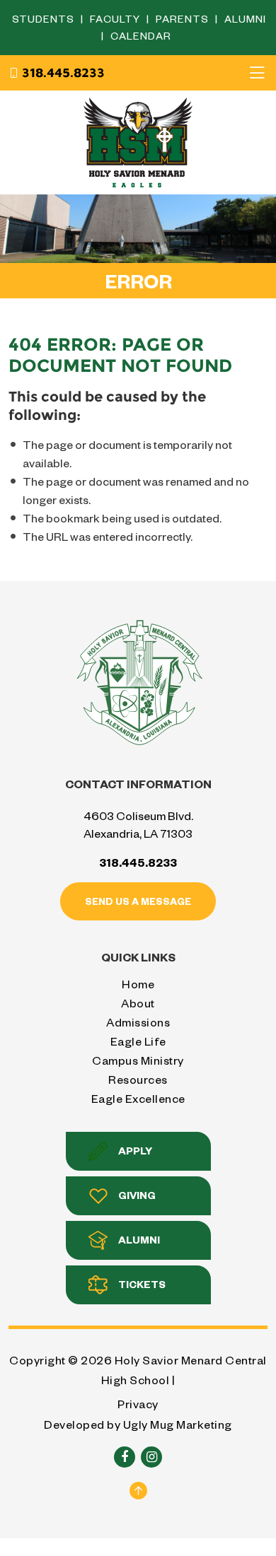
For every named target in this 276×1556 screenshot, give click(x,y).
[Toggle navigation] (257, 72)
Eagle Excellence (138, 1098)
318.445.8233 (63, 72)
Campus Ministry (138, 1060)
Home (138, 983)
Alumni (245, 18)
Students (44, 18)
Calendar (140, 35)
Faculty (116, 18)
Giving (137, 1195)
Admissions (138, 1021)
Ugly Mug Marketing (177, 1424)
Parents (184, 18)
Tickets (142, 1284)
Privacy (138, 1403)
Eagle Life (138, 1041)
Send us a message (138, 901)
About (138, 1002)
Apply (135, 1150)
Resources (138, 1079)
